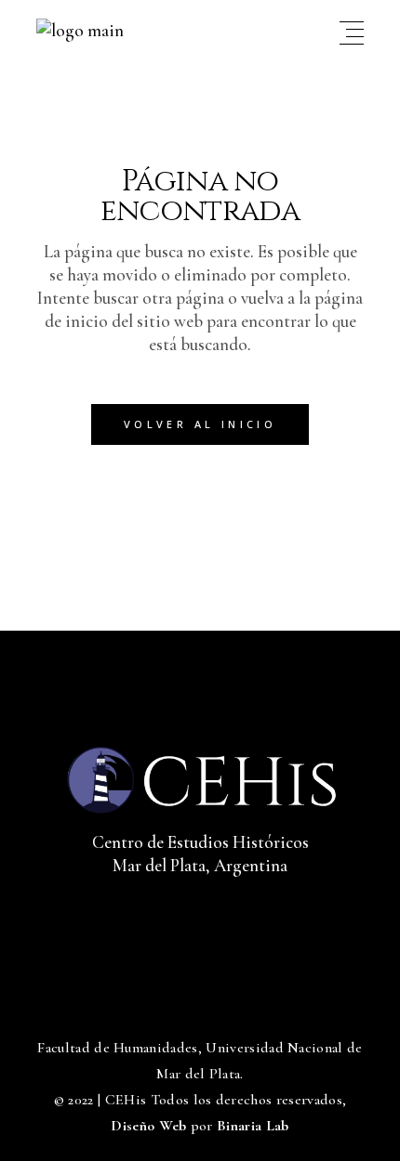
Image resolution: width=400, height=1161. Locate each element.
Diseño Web (148, 1125)
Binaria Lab (253, 1125)
